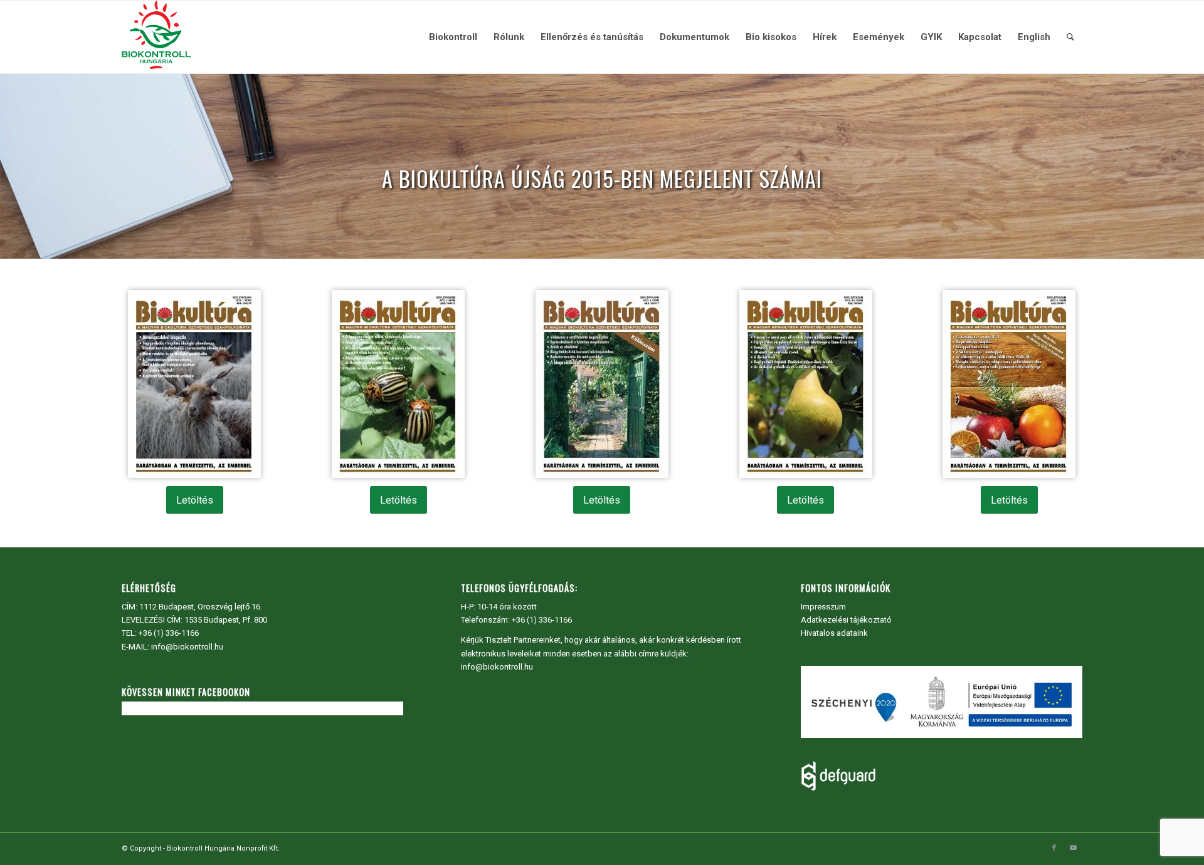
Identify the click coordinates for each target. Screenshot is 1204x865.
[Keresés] (1070, 37)
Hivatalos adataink (834, 633)
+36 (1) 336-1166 (169, 633)
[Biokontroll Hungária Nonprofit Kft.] (156, 37)
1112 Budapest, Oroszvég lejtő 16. (200, 606)
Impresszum (823, 606)
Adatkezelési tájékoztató (846, 619)
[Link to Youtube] (1073, 848)
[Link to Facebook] (1054, 848)
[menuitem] (453, 37)
